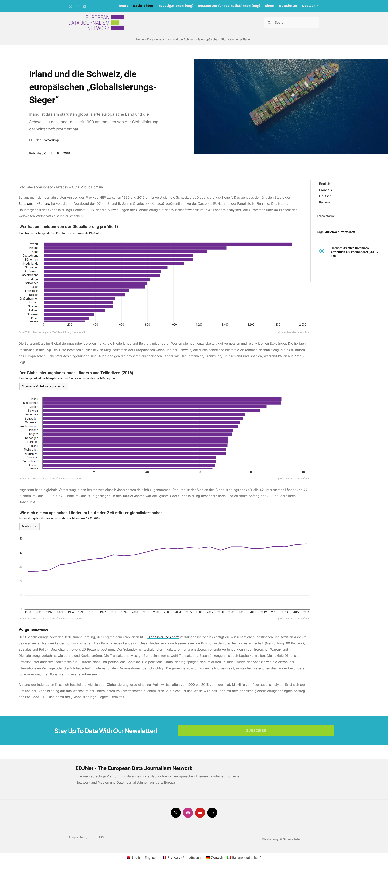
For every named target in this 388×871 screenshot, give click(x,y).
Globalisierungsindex (163, 637)
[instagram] (77, 6)
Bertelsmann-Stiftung (34, 203)
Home (140, 39)
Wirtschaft (348, 232)
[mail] (212, 813)
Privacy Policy (78, 837)
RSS (101, 837)
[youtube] (84, 6)
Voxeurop (51, 140)
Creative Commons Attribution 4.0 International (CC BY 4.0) (355, 252)
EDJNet (35, 140)
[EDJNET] (96, 14)
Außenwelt (332, 232)
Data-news (154, 39)
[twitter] (70, 6)
